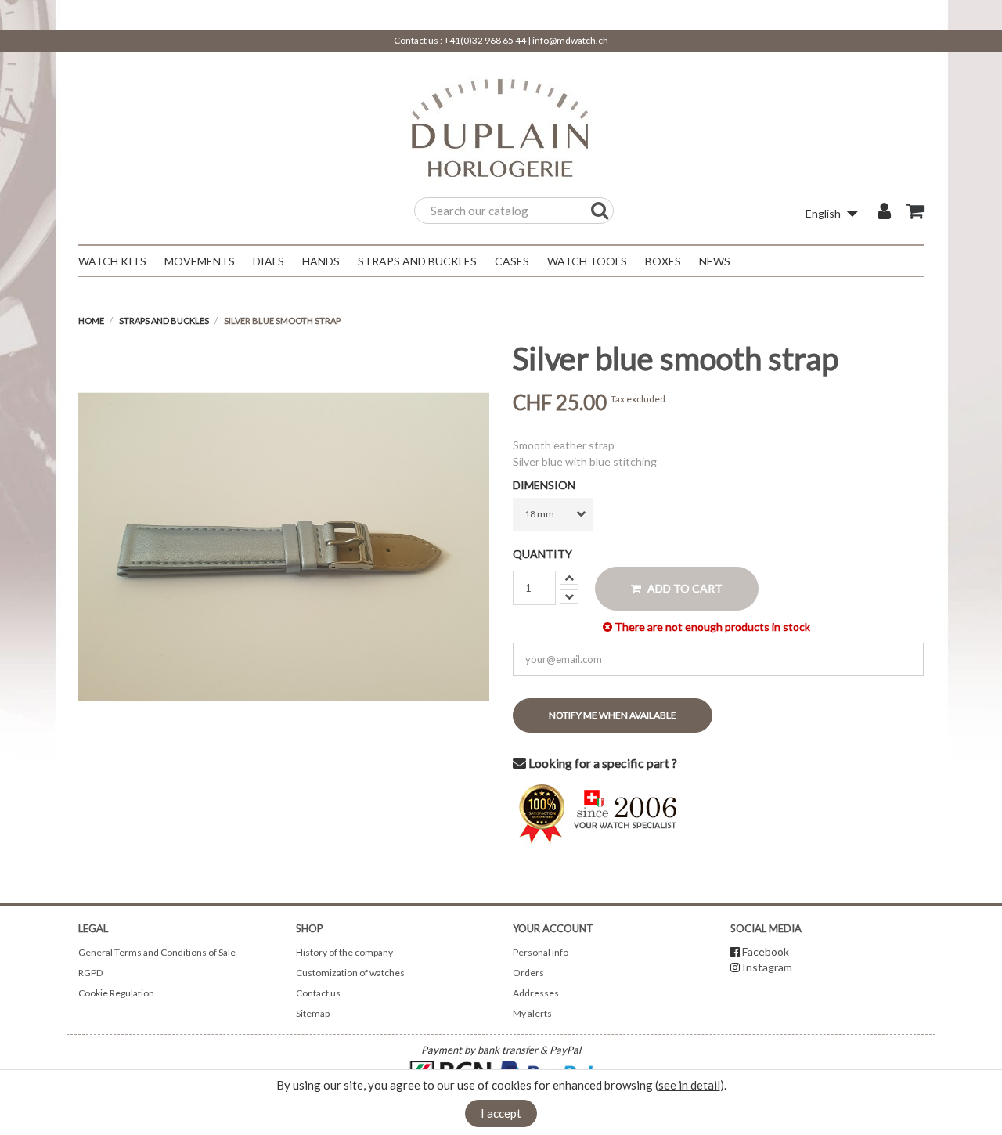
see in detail (689, 1085)
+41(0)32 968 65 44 (485, 40)
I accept (501, 1113)
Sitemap (313, 1013)
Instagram (767, 967)
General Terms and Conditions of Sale (157, 952)
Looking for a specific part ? (601, 762)
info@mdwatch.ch (570, 40)
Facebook (765, 951)
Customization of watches (350, 972)
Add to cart (684, 588)
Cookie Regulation (116, 993)
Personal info (540, 952)
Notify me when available (612, 715)
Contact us (318, 993)
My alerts (532, 1013)
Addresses (536, 993)
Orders (528, 972)
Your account (553, 928)
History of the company (344, 952)
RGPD (90, 972)
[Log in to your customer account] (884, 213)
